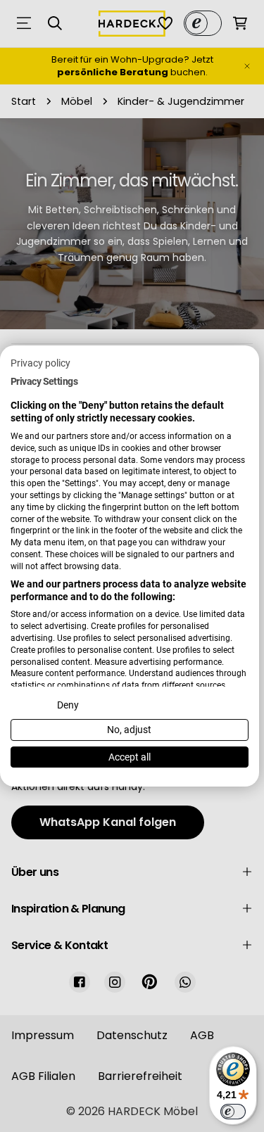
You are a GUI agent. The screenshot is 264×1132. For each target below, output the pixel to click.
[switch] (233, 1111)
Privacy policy (40, 363)
